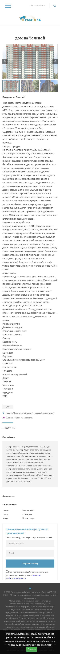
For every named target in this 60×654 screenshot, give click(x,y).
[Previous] (5, 61)
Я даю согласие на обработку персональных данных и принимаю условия (27, 574)
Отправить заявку (30, 563)
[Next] (55, 61)
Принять (32, 649)
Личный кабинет (37, 5)
